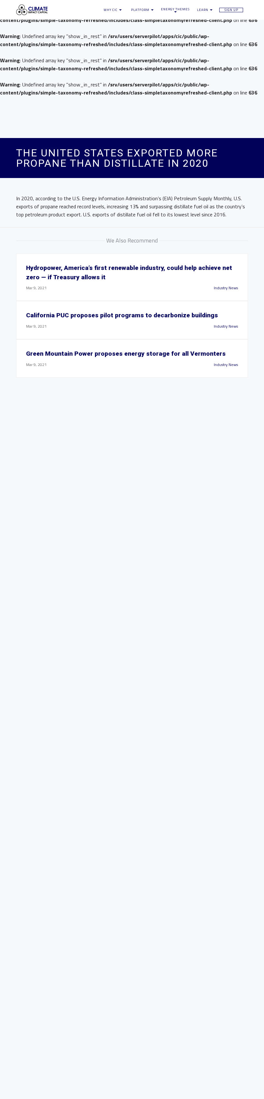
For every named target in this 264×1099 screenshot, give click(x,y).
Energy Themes (175, 9)
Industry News (226, 288)
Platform (140, 10)
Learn (203, 10)
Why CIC (111, 10)
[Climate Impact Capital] (51, 9)
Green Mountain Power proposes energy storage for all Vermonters (126, 353)
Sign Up (231, 10)
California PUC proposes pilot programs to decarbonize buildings (122, 315)
